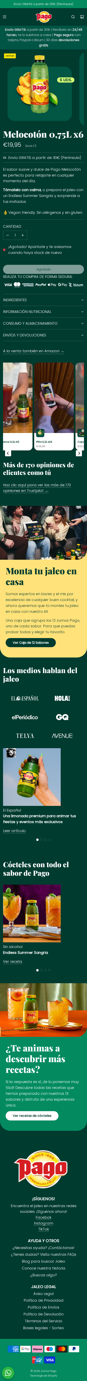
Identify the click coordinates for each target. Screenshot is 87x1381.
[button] (37, 839)
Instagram (43, 1223)
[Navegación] (4, 16)
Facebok (43, 1217)
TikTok (43, 1229)
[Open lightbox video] (44, 406)
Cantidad (12, 226)
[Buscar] (73, 16)
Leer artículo (14, 830)
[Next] (79, 453)
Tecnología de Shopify (43, 1375)
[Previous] (8, 453)
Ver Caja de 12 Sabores (31, 642)
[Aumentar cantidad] (22, 235)
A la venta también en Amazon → (33, 350)
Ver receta (12, 961)
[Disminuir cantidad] (7, 235)
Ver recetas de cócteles (32, 1115)
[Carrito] (81, 16)
